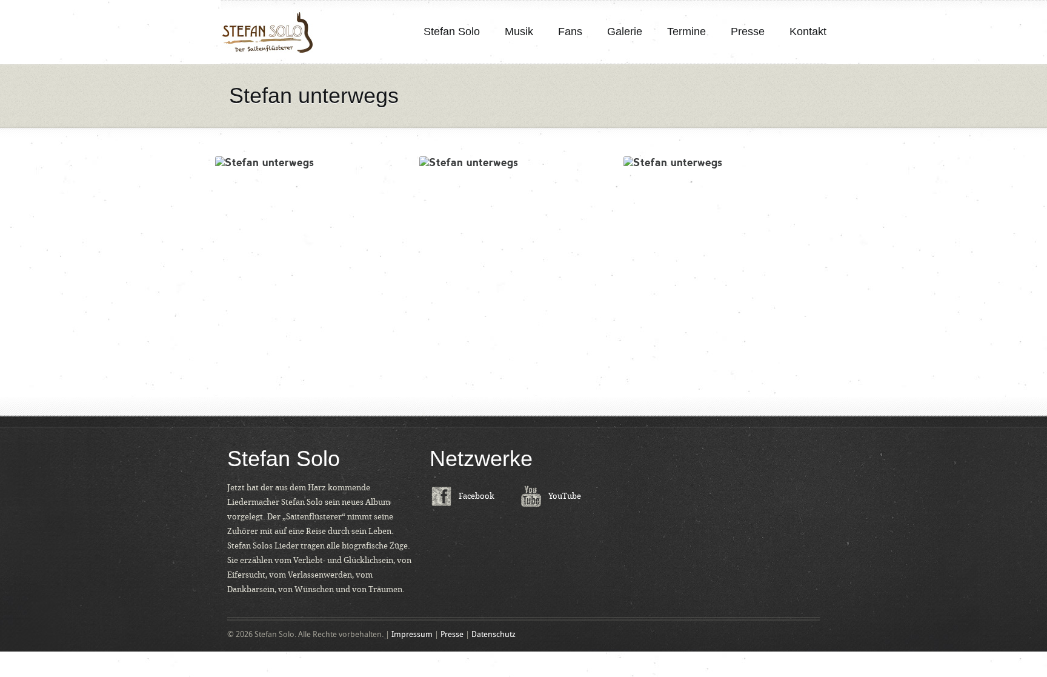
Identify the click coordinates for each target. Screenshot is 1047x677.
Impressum (412, 634)
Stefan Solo (452, 31)
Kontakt (807, 31)
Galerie (624, 31)
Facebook (476, 496)
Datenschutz (493, 634)
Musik (519, 31)
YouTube (564, 496)
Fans (570, 31)
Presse (748, 31)
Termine (686, 31)
